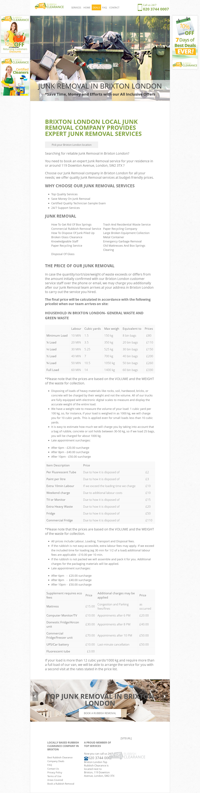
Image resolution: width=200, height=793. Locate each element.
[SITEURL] (126, 738)
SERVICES (76, 7)
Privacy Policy (54, 772)
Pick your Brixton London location (72, 145)
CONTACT (114, 7)
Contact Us (53, 768)
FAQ (104, 7)
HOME (86, 7)
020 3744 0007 (156, 9)
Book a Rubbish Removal (100, 713)
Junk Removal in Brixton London (103, 153)
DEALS (96, 7)
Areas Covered (55, 779)
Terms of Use (54, 776)
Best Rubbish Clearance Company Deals (59, 759)
